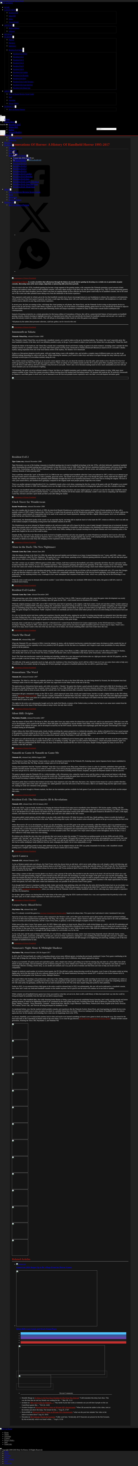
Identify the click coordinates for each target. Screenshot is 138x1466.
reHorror (12, 31)
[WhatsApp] (34, 271)
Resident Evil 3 (18, 60)
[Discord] (61, 1374)
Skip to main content (7, 1)
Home (6, 7)
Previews (12, 43)
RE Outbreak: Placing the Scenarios (43, 1417)
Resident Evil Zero (19, 78)
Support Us (9, 106)
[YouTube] (34, 1386)
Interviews (12, 46)
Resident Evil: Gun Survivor (23, 85)
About (7, 91)
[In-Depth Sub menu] (13, 37)
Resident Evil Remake (20, 75)
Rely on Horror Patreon (17, 109)
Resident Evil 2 (18, 57)
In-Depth (8, 37)
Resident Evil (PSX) (20, 54)
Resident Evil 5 (18, 66)
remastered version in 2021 (31, 889)
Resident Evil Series (15, 50)
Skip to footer (19, 1)
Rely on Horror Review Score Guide (21, 94)
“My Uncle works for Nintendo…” (42, 1403)
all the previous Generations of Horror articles (94, 1018)
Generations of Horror (20, 282)
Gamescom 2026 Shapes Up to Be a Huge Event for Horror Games (44, 1267)
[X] (34, 234)
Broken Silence (14, 28)
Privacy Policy (14, 103)
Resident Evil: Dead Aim (21, 88)
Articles (8, 25)
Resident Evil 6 (18, 69)
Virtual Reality (14, 22)
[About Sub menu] (11, 91)
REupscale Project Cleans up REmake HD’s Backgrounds (55, 1407)
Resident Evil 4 (18, 63)
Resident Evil (13, 13)
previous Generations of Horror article (53, 913)
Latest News (10, 10)
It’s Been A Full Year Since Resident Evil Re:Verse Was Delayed (57, 1398)
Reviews (8, 34)
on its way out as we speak (27, 696)
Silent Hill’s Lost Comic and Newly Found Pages (36, 1329)
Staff (10, 97)
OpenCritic (8, 1444)
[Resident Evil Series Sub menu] (23, 50)
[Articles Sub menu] (13, 25)
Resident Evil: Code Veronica (23, 82)
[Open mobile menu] (1, 115)
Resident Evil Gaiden (20, 72)
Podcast (11, 40)
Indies (11, 19)
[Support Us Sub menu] (15, 106)
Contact (7, 1438)
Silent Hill (12, 16)
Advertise (12, 100)
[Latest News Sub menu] (17, 10)
